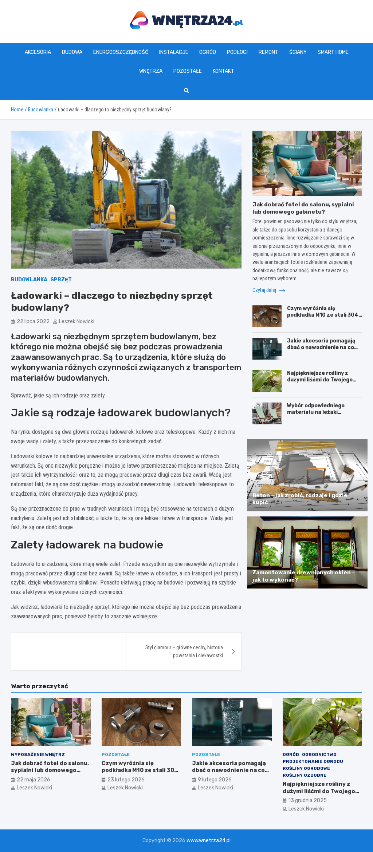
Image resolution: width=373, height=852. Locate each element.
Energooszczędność (120, 52)
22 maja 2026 (33, 780)
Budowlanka (29, 280)
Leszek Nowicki (76, 321)
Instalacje (173, 52)
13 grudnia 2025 (307, 800)
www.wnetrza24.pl (208, 840)
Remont (268, 52)
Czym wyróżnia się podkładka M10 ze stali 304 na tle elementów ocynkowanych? (322, 318)
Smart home (333, 52)
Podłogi (237, 52)
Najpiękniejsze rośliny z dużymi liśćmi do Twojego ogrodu (320, 379)
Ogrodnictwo (319, 754)
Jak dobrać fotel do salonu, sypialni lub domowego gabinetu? (303, 208)
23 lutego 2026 (126, 780)
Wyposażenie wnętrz (38, 754)
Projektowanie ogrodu (313, 761)
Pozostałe (187, 71)
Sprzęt (61, 280)
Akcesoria (38, 52)
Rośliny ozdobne (304, 775)
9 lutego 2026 (215, 780)
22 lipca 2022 (33, 321)
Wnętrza (150, 71)
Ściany (298, 52)
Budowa (72, 52)
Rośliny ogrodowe (306, 768)
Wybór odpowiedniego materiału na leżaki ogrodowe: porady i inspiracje (316, 416)
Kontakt (223, 71)
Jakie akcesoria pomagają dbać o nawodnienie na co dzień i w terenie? (321, 347)
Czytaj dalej (264, 290)
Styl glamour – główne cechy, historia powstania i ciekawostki (184, 651)
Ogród (207, 52)
